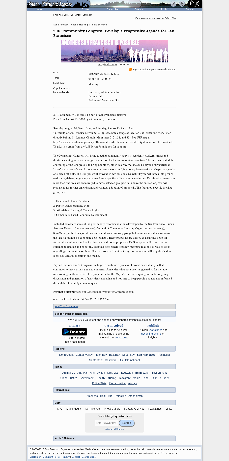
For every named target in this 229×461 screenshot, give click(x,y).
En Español (142, 372)
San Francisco (61, 24)
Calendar (139, 9)
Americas (92, 396)
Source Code (89, 456)
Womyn (132, 383)
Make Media (73, 408)
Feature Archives (134, 408)
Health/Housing (106, 378)
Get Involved (92, 408)
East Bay (114, 354)
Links (169, 408)
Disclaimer (35, 456)
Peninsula (164, 354)
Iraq (110, 396)
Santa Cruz (96, 360)
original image (107, 64)
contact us (121, 337)
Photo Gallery (112, 408)
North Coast (66, 354)
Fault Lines (155, 408)
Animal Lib (68, 372)
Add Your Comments (66, 306)
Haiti (103, 396)
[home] (58, 4)
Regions (60, 348)
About (62, 9)
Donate (189, 9)
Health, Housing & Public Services (89, 24)
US (121, 360)
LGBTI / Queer (160, 378)
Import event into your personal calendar (154, 69)
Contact (86, 9)
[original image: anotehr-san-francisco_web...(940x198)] (114, 51)
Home (39, 9)
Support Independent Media (71, 313)
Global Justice (68, 378)
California (111, 360)
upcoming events (151, 333)
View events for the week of (155, 18)
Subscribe (112, 9)
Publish (165, 9)
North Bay (101, 354)
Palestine (120, 396)
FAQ (59, 408)
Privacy (66, 456)
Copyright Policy (51, 456)
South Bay (128, 354)
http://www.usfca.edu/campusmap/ (73, 142)
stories (155, 330)
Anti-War (82, 372)
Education (127, 372)
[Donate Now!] (74, 332)
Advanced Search (114, 429)
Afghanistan (135, 396)
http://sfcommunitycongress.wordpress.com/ (108, 292)
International (132, 360)
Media (136, 378)
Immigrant (124, 378)
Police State (99, 383)
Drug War (113, 372)
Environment (159, 372)
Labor (145, 378)
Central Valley (84, 354)
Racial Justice (117, 383)
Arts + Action (97, 372)
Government (87, 378)
